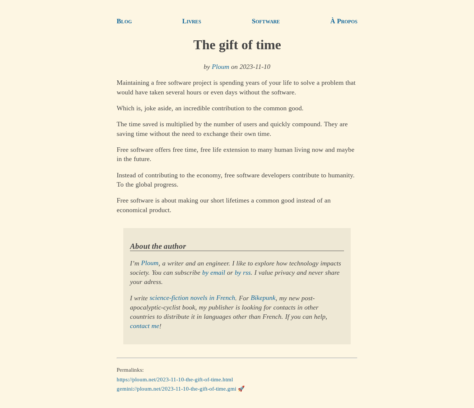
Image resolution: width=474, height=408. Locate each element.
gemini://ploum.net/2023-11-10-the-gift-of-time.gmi (176, 389)
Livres (191, 21)
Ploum (220, 66)
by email (213, 272)
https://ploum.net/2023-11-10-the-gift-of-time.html (175, 379)
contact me (144, 326)
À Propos (343, 21)
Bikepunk (263, 298)
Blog (124, 21)
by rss (243, 272)
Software (266, 21)
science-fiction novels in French (192, 298)
